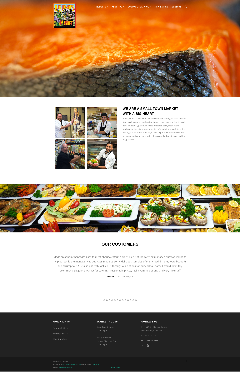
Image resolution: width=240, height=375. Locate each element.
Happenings (161, 6)
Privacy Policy (115, 367)
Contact (176, 6)
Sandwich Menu (60, 328)
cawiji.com (95, 364)
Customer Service (138, 6)
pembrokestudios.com (66, 367)
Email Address (151, 340)
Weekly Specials (60, 333)
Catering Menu (60, 339)
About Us (117, 6)
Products (100, 6)
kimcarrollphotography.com (71, 364)
